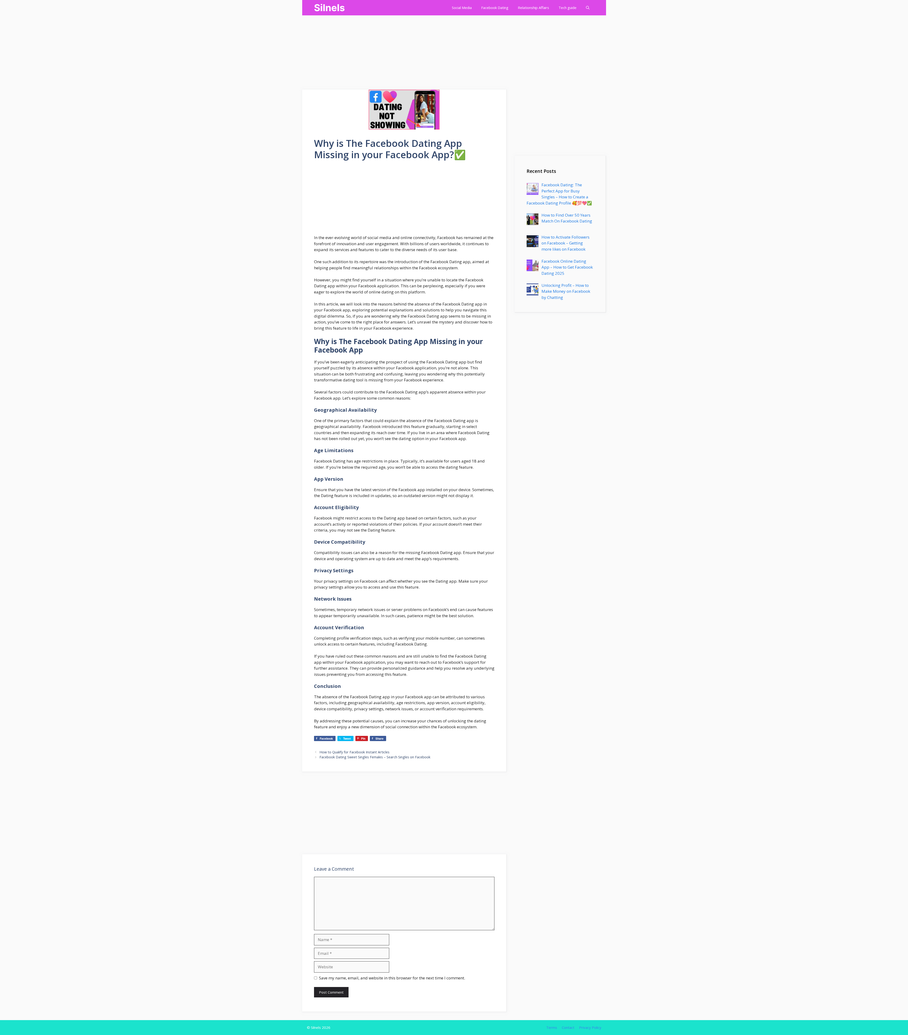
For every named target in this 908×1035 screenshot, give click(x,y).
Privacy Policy (590, 1027)
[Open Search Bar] (587, 7)
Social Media (462, 7)
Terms (551, 1027)
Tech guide (567, 7)
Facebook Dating (494, 7)
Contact (568, 1027)
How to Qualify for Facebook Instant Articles (354, 752)
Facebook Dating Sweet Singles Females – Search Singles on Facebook (374, 757)
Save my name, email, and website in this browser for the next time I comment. (392, 978)
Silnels (329, 7)
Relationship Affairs (533, 7)
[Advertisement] (142, 48)
